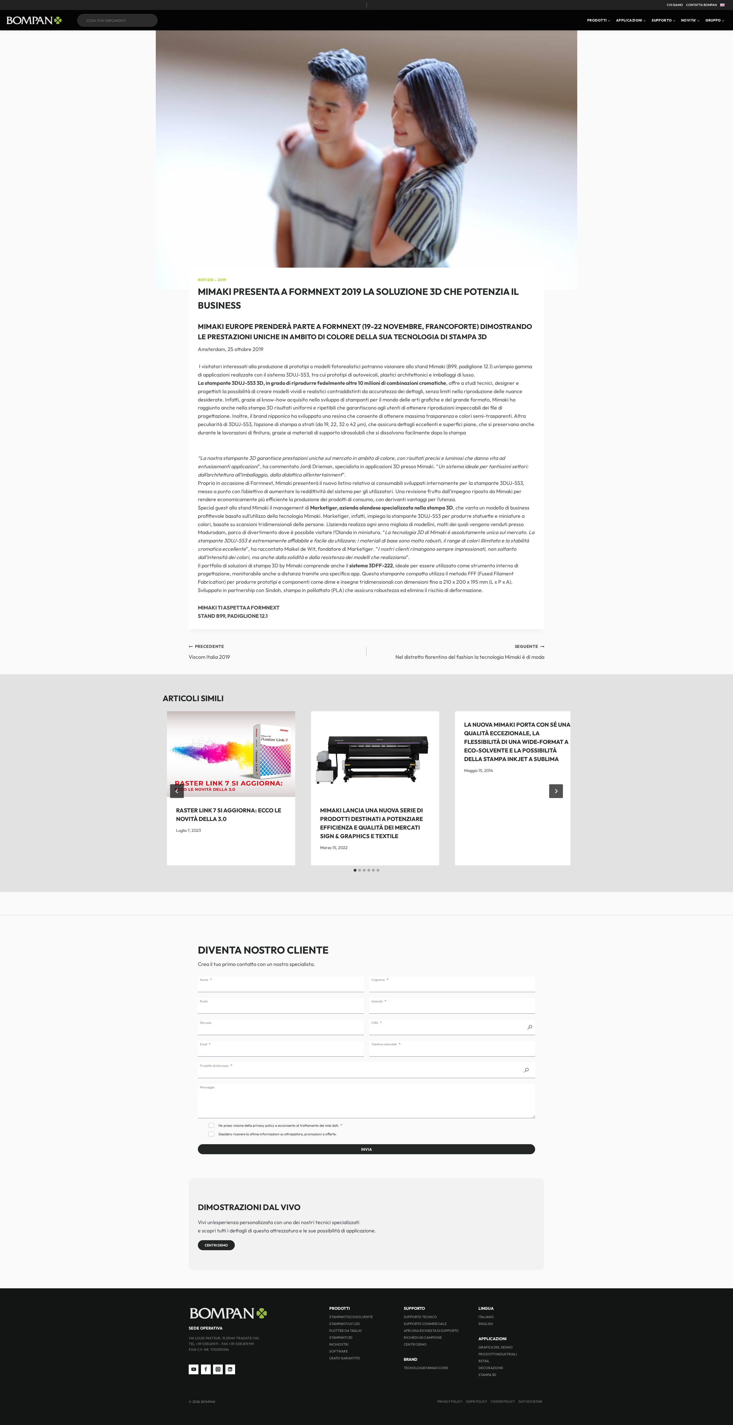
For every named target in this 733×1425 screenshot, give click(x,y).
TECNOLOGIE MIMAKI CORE (426, 1368)
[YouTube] (193, 1369)
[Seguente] (556, 791)
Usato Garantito (344, 1358)
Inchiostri (338, 1344)
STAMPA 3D (487, 1375)
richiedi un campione (423, 1337)
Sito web (205, 1023)
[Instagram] (218, 1369)
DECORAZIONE (490, 1368)
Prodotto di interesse (214, 1066)
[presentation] (231, 754)
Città (374, 1023)
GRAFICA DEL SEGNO (495, 1347)
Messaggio (207, 1087)
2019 (222, 279)
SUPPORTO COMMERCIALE (425, 1324)
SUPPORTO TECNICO (420, 1317)
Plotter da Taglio (345, 1330)
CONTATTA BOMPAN (701, 5)
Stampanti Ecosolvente (351, 1317)
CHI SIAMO (675, 5)
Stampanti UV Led (344, 1324)
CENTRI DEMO (415, 1344)
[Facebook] (206, 1369)
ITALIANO (486, 1317)
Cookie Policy (503, 1401)
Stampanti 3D (340, 1337)
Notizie (206, 279)
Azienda (377, 1001)
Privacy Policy (449, 1401)
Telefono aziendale (384, 1044)
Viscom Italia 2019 (209, 652)
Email (203, 1044)
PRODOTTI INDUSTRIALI (497, 1354)
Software (338, 1351)
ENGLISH (485, 1324)
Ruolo (204, 1001)
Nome (204, 980)
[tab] (355, 870)
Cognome (378, 979)
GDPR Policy (476, 1401)
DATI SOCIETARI (530, 1401)
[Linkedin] (230, 1369)
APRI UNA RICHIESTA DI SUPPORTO (431, 1330)
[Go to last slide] (177, 791)
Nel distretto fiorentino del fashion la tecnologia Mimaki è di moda (469, 652)
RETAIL (484, 1361)
